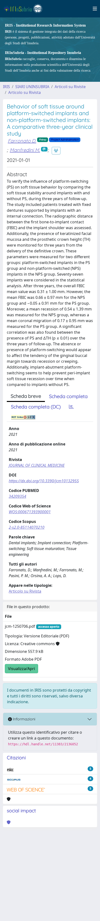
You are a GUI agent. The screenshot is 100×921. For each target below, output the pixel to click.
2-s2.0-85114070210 (26, 527)
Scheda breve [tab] (26, 396)
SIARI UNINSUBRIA (32, 86)
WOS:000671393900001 (30, 511)
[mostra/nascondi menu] (95, 8)
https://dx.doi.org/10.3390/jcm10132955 (44, 480)
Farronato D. (22, 141)
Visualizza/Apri (21, 668)
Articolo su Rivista (24, 92)
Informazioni (23, 719)
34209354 (17, 496)
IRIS (6, 86)
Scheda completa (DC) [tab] (36, 407)
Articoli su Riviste (70, 86)
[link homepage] (25, 9)
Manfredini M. (25, 150)
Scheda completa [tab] (68, 396)
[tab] (71, 407)
